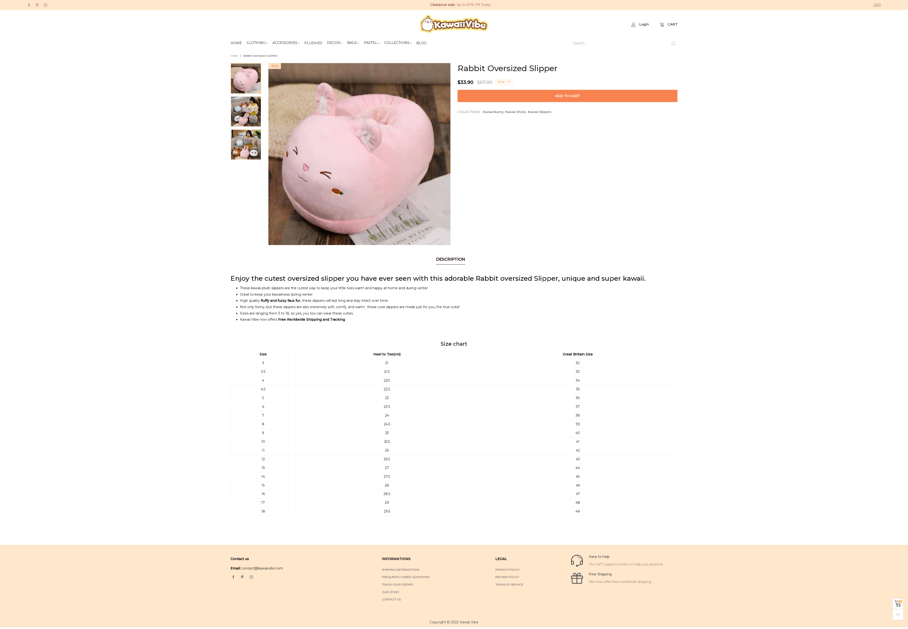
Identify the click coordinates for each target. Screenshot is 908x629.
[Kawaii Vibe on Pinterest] (242, 577)
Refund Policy (507, 577)
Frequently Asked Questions (405, 577)
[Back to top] (898, 614)
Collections (396, 43)
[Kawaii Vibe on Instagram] (251, 577)
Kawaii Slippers (539, 112)
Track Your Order (397, 584)
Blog (421, 43)
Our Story (390, 592)
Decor (333, 43)
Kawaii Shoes (516, 112)
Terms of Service (509, 584)
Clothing (256, 43)
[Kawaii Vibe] (454, 24)
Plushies (313, 43)
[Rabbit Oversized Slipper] (359, 154)
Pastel (370, 43)
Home (236, 43)
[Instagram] (45, 5)
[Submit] (673, 43)
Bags (352, 43)
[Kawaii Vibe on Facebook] (233, 577)
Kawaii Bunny (493, 112)
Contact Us (391, 599)
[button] (271, 154)
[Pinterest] (37, 5)
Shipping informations (400, 569)
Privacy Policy (507, 569)
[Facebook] (29, 5)
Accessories (284, 43)
